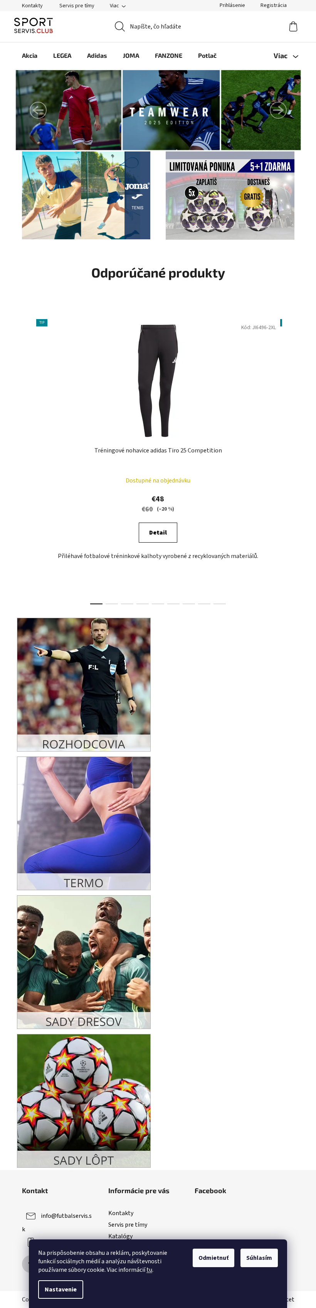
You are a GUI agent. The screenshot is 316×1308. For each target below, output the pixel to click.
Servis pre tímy (76, 6)
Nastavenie (61, 1289)
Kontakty (32, 6)
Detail (158, 532)
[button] (38, 110)
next (288, 459)
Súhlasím (259, 1258)
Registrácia (274, 5)
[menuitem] (29, 55)
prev (28, 459)
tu (149, 1270)
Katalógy (120, 1236)
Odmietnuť (213, 1258)
